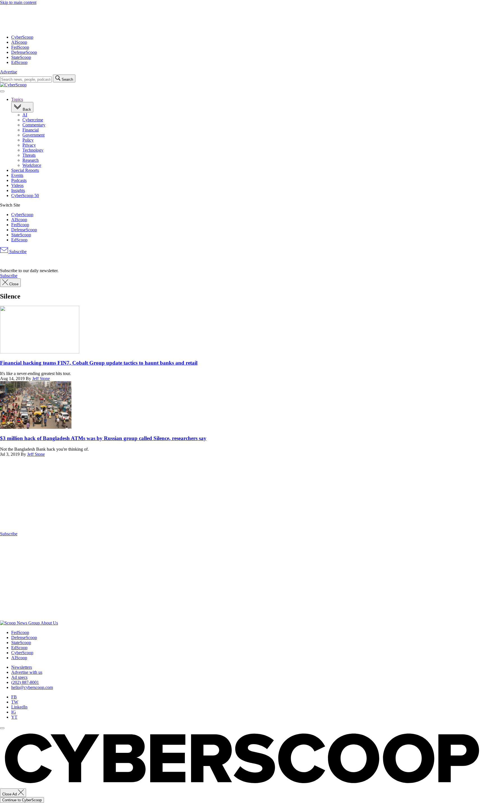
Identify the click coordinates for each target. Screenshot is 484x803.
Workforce (31, 165)
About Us (49, 623)
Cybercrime (32, 119)
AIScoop (19, 42)
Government (33, 135)
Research (30, 160)
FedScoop (20, 47)
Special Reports (25, 170)
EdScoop (19, 62)
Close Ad (10, 794)
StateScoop (21, 57)
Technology (32, 150)
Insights (18, 190)
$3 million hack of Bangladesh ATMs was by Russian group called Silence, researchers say (103, 438)
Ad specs (19, 677)
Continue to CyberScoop (22, 800)
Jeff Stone (41, 378)
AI (24, 114)
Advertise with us (26, 672)
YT (14, 717)
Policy (28, 140)
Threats (29, 155)
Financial (30, 130)
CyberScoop (22, 37)
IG (13, 712)
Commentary (33, 124)
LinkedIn (19, 707)
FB (14, 697)
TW (14, 702)
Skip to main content (18, 2)
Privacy (29, 145)
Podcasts (19, 180)
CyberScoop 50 (25, 195)
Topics (17, 99)
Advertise (8, 72)
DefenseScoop (24, 52)
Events (17, 175)
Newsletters (21, 667)
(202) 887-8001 (25, 682)
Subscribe (17, 251)
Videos (17, 185)
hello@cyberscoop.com (32, 687)
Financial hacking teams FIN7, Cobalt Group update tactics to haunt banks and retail (98, 363)
